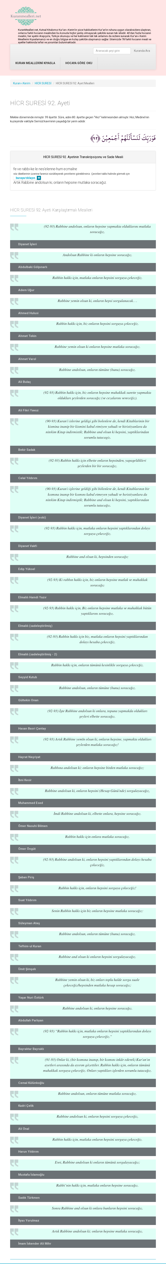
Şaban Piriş (26, 877)
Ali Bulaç (24, 382)
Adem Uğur (26, 290)
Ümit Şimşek (27, 969)
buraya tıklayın (25, 178)
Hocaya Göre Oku (78, 63)
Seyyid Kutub (27, 677)
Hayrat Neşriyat (29, 757)
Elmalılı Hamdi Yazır (32, 597)
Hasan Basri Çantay (32, 728)
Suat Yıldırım (27, 900)
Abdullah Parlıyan (30, 1020)
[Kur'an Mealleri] (26, 16)
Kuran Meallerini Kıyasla (35, 63)
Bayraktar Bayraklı (31, 1049)
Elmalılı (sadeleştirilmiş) (35, 626)
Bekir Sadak (26, 450)
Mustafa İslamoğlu (31, 1174)
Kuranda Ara (142, 50)
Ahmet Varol (27, 359)
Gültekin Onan (28, 700)
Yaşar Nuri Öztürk (31, 997)
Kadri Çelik (26, 1106)
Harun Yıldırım (28, 1151)
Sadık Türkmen (29, 1198)
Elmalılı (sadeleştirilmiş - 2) (37, 654)
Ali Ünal (23, 1129)
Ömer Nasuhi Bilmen (33, 826)
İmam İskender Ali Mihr (34, 1243)
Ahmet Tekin (27, 336)
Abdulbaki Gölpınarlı (32, 267)
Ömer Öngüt (27, 849)
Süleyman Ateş (29, 923)
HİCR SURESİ (43, 83)
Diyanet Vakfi (27, 546)
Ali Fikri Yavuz (28, 410)
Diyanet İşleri (27, 244)
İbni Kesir (25, 780)
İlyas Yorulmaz (28, 1220)
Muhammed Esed (30, 803)
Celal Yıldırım (27, 478)
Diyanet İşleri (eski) (32, 517)
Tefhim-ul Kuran (29, 946)
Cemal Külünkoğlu (31, 1083)
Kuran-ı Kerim (21, 83)
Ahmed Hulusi (28, 313)
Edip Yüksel (26, 569)
